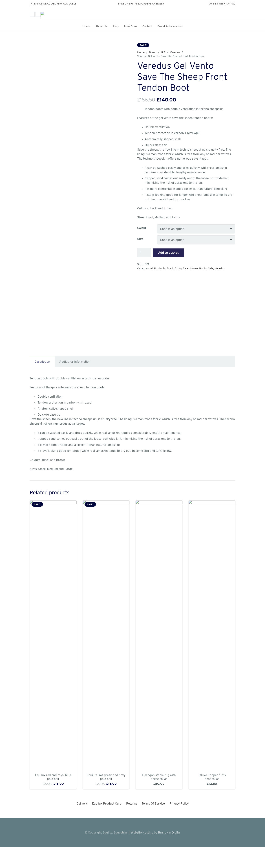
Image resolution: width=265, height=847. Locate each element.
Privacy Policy (179, 803)
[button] (120, 26)
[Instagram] (38, 14)
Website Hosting (142, 832)
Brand (152, 52)
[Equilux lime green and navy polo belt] (106, 635)
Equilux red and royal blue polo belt (53, 776)
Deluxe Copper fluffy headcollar (212, 776)
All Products (157, 268)
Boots (203, 268)
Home (141, 52)
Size (140, 239)
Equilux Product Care (107, 803)
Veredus (175, 52)
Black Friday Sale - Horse (182, 268)
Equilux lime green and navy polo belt (106, 776)
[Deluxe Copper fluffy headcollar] (212, 635)
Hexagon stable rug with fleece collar (159, 776)
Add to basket (168, 252)
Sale (210, 268)
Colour (141, 228)
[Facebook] (32, 14)
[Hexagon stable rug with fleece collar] (159, 635)
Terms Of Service (153, 803)
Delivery (82, 803)
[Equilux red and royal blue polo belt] (53, 635)
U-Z (163, 52)
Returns (131, 803)
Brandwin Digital (168, 832)
